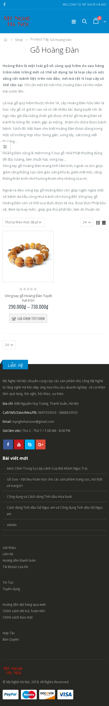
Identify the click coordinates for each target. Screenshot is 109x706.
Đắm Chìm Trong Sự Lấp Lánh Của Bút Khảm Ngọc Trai (47, 468)
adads (12, 525)
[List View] (104, 222)
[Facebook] (4, 4)
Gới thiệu (9, 547)
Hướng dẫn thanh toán (19, 560)
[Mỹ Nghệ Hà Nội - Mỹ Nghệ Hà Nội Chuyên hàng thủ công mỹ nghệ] (17, 21)
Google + (41, 444)
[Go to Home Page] (6, 39)
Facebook (8, 444)
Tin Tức (8, 582)
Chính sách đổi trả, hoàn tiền (24, 611)
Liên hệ (8, 554)
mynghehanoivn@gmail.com (33, 421)
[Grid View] (98, 222)
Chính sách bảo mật (18, 617)
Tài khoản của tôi (15, 567)
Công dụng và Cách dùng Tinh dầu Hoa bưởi (39, 496)
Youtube (19, 444)
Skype (30, 444)
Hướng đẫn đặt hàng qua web (24, 604)
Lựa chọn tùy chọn (31, 318)
